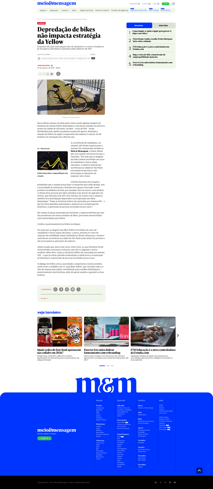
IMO (118, 439)
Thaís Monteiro (43, 65)
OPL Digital (120, 443)
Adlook (119, 467)
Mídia (97, 412)
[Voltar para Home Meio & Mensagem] (56, 3)
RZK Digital (120, 463)
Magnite (119, 457)
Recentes (139, 25)
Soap (118, 437)
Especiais (54, 10)
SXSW (98, 445)
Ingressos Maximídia (138, 10)
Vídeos (98, 428)
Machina (119, 453)
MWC (97, 447)
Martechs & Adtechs (123, 428)
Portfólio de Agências (119, 10)
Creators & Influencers (124, 424)
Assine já (44, 438)
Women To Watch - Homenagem (143, 435)
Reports (98, 436)
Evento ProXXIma (101, 453)
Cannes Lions (100, 443)
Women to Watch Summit (145, 408)
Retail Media (165, 10)
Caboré (98, 459)
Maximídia (99, 455)
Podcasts (98, 426)
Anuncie (161, 409)
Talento (119, 416)
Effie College (154, 10)
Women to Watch (102, 10)
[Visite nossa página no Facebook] (155, 482)
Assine (165, 4)
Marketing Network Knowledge (144, 431)
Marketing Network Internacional (144, 450)
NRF (97, 449)
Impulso (119, 445)
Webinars (99, 430)
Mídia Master (142, 415)
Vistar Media (121, 451)
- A (40, 74)
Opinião (98, 416)
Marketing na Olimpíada (124, 410)
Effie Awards (100, 457)
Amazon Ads (121, 441)
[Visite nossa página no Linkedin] (170, 482)
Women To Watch (101, 420)
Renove (161, 407)
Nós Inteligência (122, 449)
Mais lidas (163, 25)
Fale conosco (163, 413)
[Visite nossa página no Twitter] (160, 482)
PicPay (119, 447)
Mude (119, 461)
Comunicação (100, 408)
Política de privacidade (166, 411)
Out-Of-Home (121, 426)
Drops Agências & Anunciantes (122, 413)
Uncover (119, 459)
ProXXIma (99, 418)
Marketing (45, 19)
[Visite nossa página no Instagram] (165, 482)
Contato (145, 4)
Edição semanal (86, 10)
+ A (44, 74)
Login (155, 4)
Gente (98, 414)
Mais (74, 10)
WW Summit (99, 451)
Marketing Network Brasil (146, 421)
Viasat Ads (120, 455)
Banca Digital (100, 432)
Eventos (65, 10)
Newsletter (133, 4)
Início (39, 19)
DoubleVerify (121, 465)
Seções (43, 10)
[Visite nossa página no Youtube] (175, 482)
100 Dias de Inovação (123, 408)
